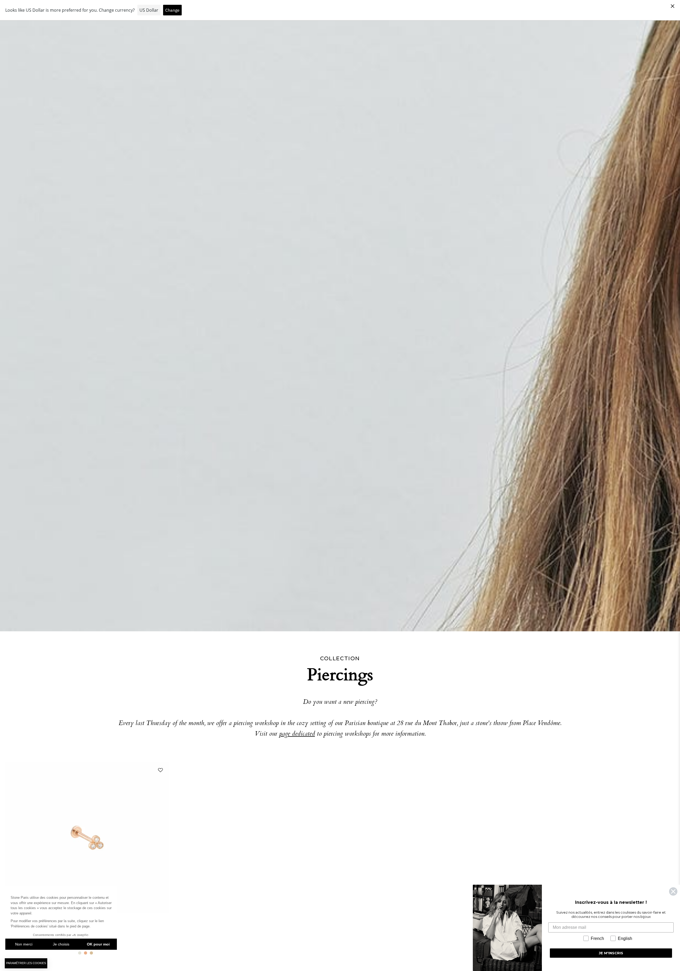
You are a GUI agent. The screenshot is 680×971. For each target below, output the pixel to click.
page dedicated (297, 734)
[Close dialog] (673, 891)
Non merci (23, 944)
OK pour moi (98, 944)
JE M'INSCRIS (611, 953)
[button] (159, 771)
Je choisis (61, 944)
